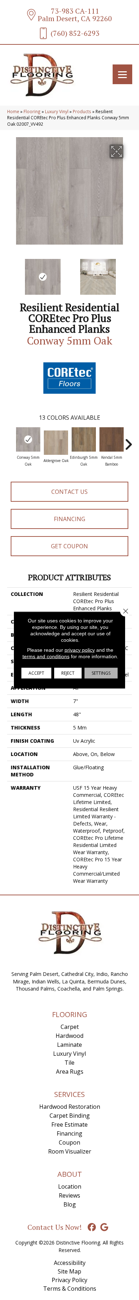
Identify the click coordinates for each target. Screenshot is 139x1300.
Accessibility (70, 1263)
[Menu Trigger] (122, 74)
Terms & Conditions (69, 1288)
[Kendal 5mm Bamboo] (111, 439)
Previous (10, 273)
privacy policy (80, 650)
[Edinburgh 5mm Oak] (84, 439)
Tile (69, 1063)
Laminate (69, 1045)
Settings (101, 673)
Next (128, 273)
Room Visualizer (69, 1151)
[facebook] (92, 1227)
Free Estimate (69, 1124)
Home (13, 111)
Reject (67, 673)
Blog (69, 1204)
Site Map (69, 1271)
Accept (36, 673)
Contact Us (69, 492)
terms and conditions (46, 656)
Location (69, 1186)
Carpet (70, 1027)
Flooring (32, 111)
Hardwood (69, 1036)
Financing (69, 519)
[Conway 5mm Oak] (28, 439)
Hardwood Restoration (69, 1107)
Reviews (69, 1195)
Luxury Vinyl (56, 111)
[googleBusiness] (104, 1227)
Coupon (69, 1142)
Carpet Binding (70, 1116)
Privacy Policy (69, 1280)
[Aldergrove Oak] (56, 443)
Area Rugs (69, 1071)
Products (82, 111)
